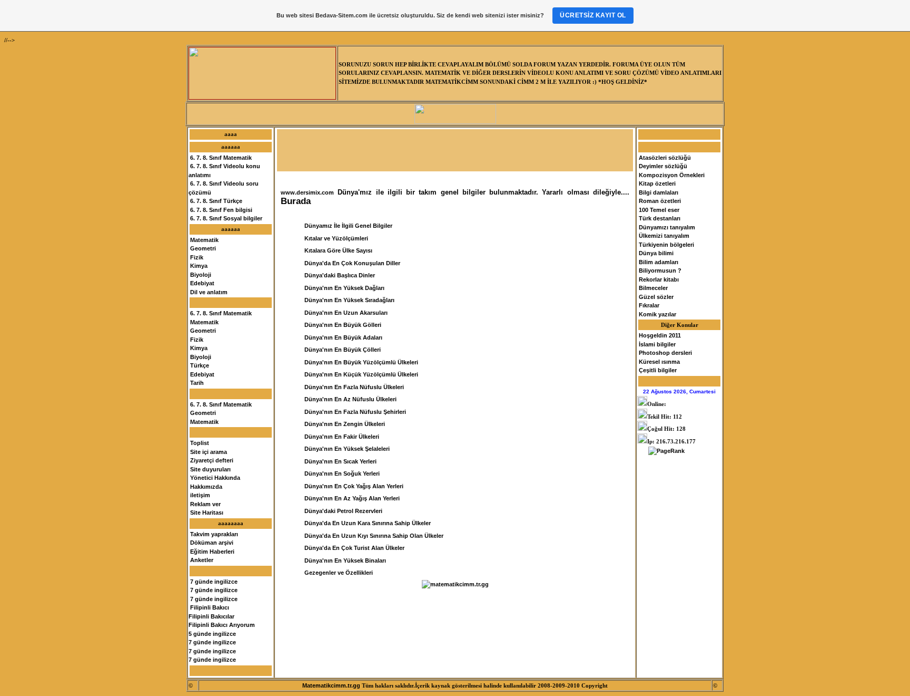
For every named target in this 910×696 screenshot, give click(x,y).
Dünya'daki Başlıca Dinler (339, 275)
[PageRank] (666, 451)
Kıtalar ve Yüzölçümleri (336, 238)
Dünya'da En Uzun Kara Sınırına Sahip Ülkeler (367, 523)
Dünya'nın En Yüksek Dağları (344, 288)
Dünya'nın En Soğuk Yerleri (342, 473)
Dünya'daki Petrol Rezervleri (343, 511)
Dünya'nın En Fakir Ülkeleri (341, 436)
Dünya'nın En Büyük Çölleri (342, 349)
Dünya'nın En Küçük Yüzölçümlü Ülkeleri (361, 374)
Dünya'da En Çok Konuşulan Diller (352, 263)
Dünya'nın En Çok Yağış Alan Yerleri (353, 486)
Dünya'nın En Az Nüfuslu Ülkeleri (350, 399)
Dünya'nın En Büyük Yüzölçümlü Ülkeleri (361, 362)
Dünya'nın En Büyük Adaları (343, 337)
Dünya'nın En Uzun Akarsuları (346, 313)
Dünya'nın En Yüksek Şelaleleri (347, 449)
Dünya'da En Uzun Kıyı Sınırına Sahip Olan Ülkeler (373, 536)
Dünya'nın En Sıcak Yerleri (340, 461)
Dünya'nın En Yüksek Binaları (345, 560)
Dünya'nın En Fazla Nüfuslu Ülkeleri (354, 387)
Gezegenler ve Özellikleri (338, 572)
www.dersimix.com (307, 192)
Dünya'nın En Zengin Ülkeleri (344, 424)
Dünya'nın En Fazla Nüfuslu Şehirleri (355, 412)
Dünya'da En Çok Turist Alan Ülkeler (354, 548)
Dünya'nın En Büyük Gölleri (342, 325)
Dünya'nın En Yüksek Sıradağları (349, 300)
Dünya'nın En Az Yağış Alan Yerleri (352, 498)
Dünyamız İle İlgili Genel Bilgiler (348, 226)
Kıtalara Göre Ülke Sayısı (338, 250)
